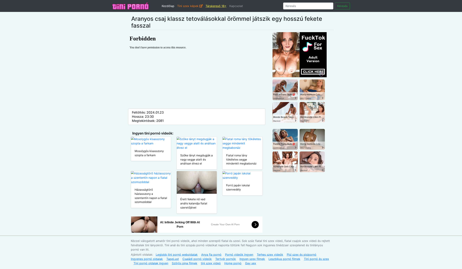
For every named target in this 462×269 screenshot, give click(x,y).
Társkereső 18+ (216, 6)
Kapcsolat (236, 6)
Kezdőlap (168, 6)
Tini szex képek (188, 6)
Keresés (342, 6)
